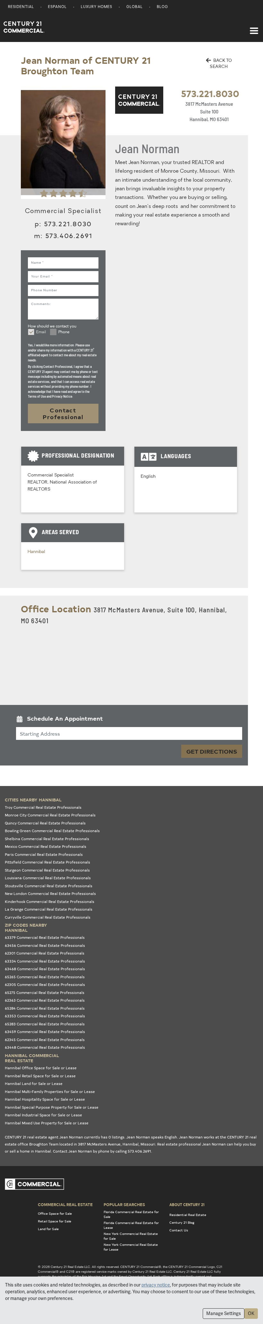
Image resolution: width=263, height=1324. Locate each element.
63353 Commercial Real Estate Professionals (45, 1016)
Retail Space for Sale (54, 1221)
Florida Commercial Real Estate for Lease (131, 1225)
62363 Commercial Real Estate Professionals (45, 1000)
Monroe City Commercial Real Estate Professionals (50, 815)
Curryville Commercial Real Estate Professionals (47, 917)
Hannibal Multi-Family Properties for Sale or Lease (50, 1091)
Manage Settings (223, 1313)
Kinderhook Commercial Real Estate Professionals (49, 901)
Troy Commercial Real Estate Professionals (43, 807)
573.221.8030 (210, 93)
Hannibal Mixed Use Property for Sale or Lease (47, 1123)
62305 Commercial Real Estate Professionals (45, 984)
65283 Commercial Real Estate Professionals (45, 1024)
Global (134, 7)
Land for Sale (48, 1229)
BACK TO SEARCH (221, 63)
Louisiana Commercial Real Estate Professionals (48, 877)
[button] (129, 720)
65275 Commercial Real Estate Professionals (44, 992)
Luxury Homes (96, 7)
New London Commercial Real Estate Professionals (50, 893)
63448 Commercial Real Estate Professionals (45, 1047)
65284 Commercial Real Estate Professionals (45, 1008)
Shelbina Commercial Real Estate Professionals (47, 838)
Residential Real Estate (187, 1214)
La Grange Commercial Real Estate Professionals (48, 909)
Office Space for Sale (55, 1213)
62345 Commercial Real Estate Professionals (45, 1039)
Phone (64, 332)
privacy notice (155, 1285)
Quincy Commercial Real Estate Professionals (45, 823)
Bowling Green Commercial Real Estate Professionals (52, 830)
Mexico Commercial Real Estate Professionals (45, 846)
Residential (21, 7)
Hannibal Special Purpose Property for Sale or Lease (51, 1107)
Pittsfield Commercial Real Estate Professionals (47, 862)
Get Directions (211, 751)
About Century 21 (187, 1204)
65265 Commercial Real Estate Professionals (45, 976)
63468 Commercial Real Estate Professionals (45, 968)
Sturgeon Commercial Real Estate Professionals (47, 870)
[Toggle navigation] (254, 27)
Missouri (147, 1144)
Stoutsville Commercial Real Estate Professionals (48, 885)
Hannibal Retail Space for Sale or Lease (40, 1075)
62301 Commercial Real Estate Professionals (44, 953)
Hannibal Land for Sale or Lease (34, 1083)
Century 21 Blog (181, 1222)
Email (41, 332)
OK (251, 1313)
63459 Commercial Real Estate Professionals (45, 1031)
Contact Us (178, 1230)
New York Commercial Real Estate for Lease (131, 1247)
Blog (162, 7)
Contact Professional (63, 413)
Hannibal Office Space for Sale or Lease (41, 1067)
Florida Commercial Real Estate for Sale (131, 1214)
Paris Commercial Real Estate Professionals (44, 854)
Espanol (57, 7)
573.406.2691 (68, 235)
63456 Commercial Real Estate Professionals (45, 945)
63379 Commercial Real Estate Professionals (45, 937)
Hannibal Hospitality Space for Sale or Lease (45, 1099)
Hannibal (36, 552)
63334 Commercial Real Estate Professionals (45, 961)
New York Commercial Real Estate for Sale (131, 1236)
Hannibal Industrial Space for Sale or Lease (43, 1115)
